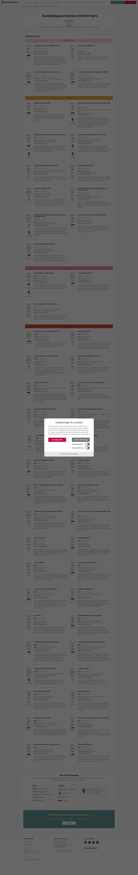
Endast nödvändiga (80, 440)
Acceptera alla (57, 440)
